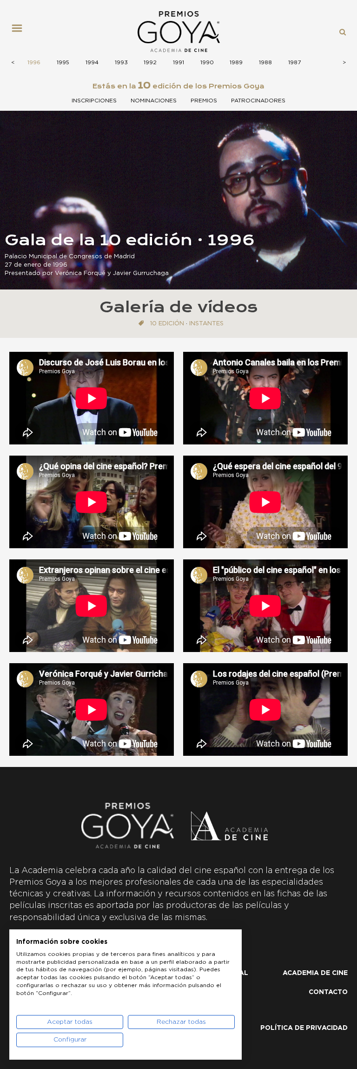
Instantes (206, 324)
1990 (207, 62)
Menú (20, 31)
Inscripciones (94, 100)
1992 (150, 62)
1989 (236, 62)
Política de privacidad (304, 1028)
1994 (92, 62)
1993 (121, 62)
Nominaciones (154, 100)
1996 (33, 62)
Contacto (328, 992)
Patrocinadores (258, 100)
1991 (178, 62)
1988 (265, 62)
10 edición (167, 324)
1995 (63, 62)
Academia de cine (315, 973)
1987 (294, 62)
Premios (204, 100)
